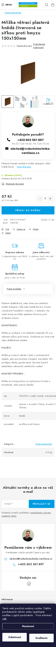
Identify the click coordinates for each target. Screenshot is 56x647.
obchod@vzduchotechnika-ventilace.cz (30, 558)
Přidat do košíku (28, 210)
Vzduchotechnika (43, 444)
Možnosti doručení (15, 183)
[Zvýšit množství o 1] (50, 198)
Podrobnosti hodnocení (39, 46)
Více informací (24, 166)
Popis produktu (14, 288)
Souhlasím (41, 638)
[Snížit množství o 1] (40, 198)
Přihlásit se (42, 503)
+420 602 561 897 (30, 140)
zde (4, 619)
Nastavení (28, 626)
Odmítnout (14, 637)
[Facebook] (29, 584)
